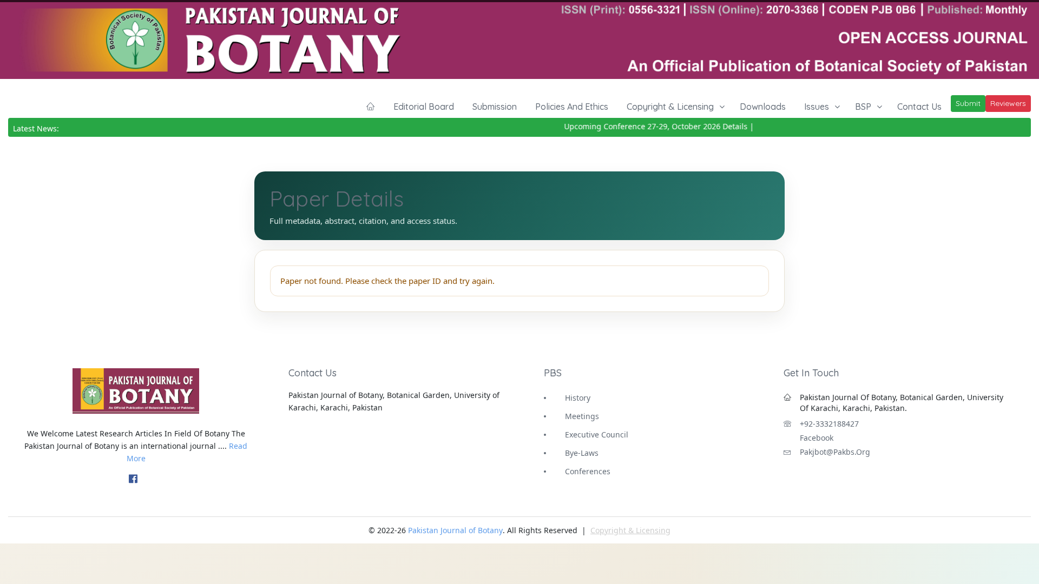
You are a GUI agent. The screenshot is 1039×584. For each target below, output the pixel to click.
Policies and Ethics (571, 106)
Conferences (587, 471)
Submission (494, 106)
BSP (863, 106)
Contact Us (919, 106)
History (577, 398)
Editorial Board (423, 106)
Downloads (763, 106)
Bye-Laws (582, 453)
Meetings (582, 416)
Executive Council (596, 434)
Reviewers (1008, 103)
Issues (816, 106)
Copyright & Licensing (670, 106)
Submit (968, 103)
